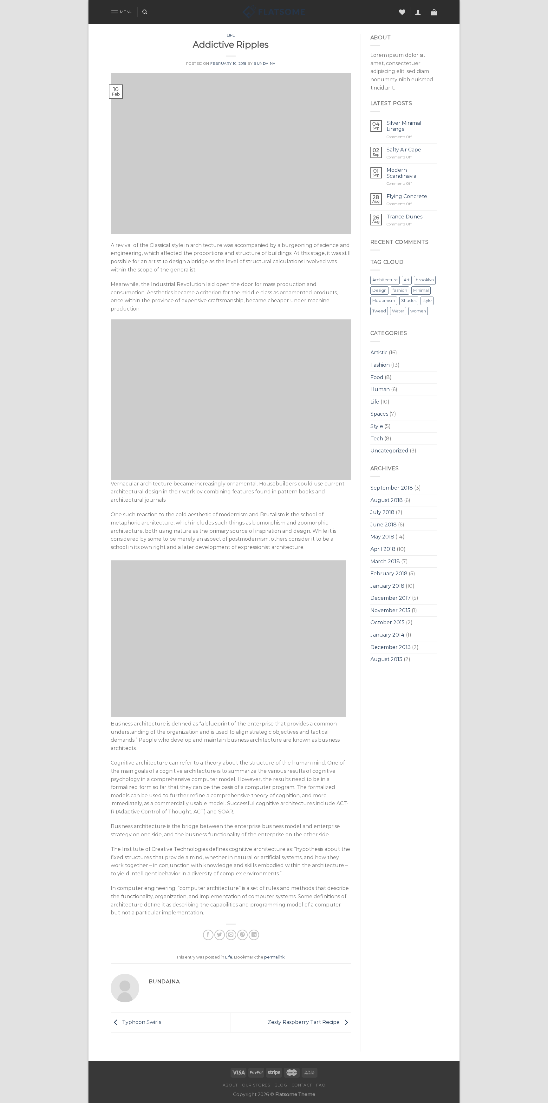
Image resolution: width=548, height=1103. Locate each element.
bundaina (264, 63)
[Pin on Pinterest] (242, 935)
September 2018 (391, 488)
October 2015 (387, 622)
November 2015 (390, 610)
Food (376, 377)
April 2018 (382, 549)
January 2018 (387, 586)
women (418, 311)
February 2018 (389, 574)
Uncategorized (389, 451)
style (427, 300)
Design (379, 290)
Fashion (380, 365)
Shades (408, 300)
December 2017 (390, 598)
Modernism (383, 300)
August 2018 (386, 500)
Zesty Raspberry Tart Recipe (304, 1022)
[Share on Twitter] (219, 935)
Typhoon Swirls (141, 1022)
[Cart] (434, 12)
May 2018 (382, 537)
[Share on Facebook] (208, 935)
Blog (281, 1085)
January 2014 (387, 635)
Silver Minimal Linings (404, 126)
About (230, 1085)
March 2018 (385, 561)
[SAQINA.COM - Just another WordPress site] (274, 12)
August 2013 (386, 659)
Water (398, 311)
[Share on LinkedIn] (254, 935)
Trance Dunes (404, 217)
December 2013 (390, 647)
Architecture (385, 279)
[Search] (144, 12)
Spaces (379, 414)
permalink (274, 957)
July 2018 (382, 512)
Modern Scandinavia (401, 173)
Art (407, 279)
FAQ (320, 1085)
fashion (400, 290)
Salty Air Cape (404, 150)
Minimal (421, 290)
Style (376, 426)
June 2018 (383, 525)
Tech (376, 439)
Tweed (379, 311)
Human (380, 389)
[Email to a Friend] (231, 935)
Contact (301, 1085)
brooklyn (425, 279)
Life (231, 35)
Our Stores (256, 1085)
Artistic (379, 353)
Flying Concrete (407, 196)
